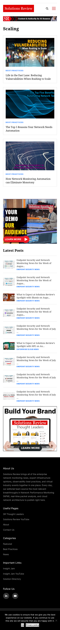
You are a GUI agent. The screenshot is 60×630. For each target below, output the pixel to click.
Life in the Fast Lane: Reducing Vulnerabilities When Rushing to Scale (28, 77)
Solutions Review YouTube (16, 519)
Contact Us (8, 529)
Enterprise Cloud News (28, 349)
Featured (7, 543)
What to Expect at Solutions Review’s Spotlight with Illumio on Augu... (36, 296)
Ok (22, 625)
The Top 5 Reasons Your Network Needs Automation (29, 128)
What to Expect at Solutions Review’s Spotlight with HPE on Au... (36, 345)
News (6, 554)
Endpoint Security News (28, 269)
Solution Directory (12, 578)
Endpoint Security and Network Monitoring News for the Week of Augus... (34, 263)
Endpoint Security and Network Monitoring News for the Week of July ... (36, 328)
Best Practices (15, 70)
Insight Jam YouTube (13, 573)
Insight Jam (9, 568)
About (6, 524)
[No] (56, 620)
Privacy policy (32, 625)
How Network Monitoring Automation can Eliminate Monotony (28, 180)
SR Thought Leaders (13, 514)
